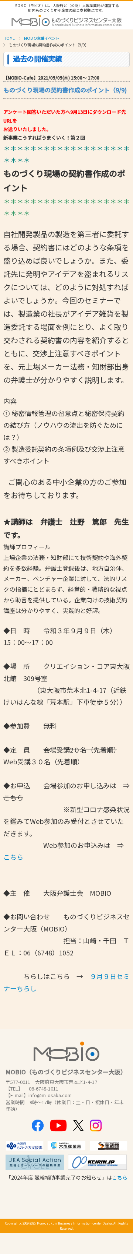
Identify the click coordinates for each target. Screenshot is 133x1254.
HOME (9, 38)
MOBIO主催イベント (41, 38)
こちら (13, 857)
